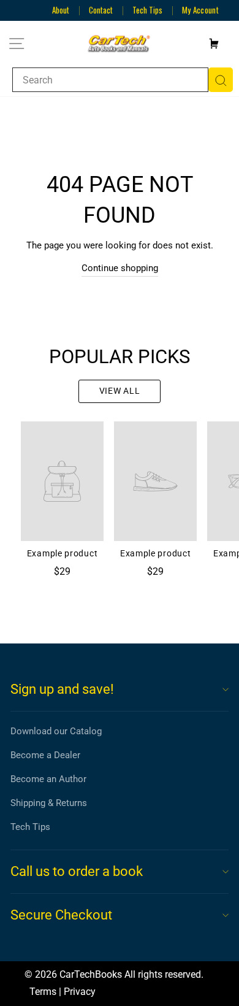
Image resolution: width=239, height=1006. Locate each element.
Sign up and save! (62, 689)
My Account (200, 10)
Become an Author (48, 779)
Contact (101, 10)
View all (119, 391)
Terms (42, 991)
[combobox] (110, 79)
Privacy (80, 991)
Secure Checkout (61, 915)
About (60, 10)
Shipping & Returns (48, 802)
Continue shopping (120, 268)
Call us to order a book (76, 871)
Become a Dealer (45, 755)
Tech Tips (147, 10)
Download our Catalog (56, 731)
